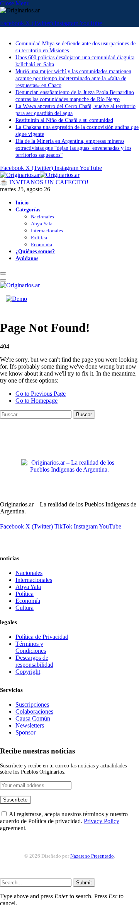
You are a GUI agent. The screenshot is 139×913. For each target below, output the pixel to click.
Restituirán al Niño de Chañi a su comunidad (64, 120)
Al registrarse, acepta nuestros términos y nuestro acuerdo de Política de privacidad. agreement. (64, 821)
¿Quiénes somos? (35, 251)
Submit (84, 883)
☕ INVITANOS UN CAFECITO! (44, 182)
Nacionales (42, 217)
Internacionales (47, 230)
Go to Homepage (36, 400)
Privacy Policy (101, 821)
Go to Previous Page (40, 393)
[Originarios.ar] (40, 175)
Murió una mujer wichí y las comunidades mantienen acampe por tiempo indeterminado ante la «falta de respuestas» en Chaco (73, 78)
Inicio (22, 202)
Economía (41, 244)
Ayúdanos (26, 258)
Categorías (27, 209)
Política (39, 237)
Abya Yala (42, 224)
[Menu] (3, 273)
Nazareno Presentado (92, 856)
